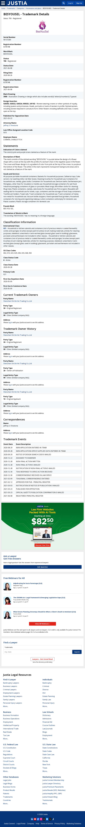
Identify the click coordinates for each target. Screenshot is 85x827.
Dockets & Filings (9, 768)
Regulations (7, 754)
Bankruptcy (47, 683)
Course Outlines (48, 725)
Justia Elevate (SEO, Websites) (53, 790)
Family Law (46, 699)
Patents (6, 793)
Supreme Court (9, 758)
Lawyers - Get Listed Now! (42, 659)
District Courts (8, 764)
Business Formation (11, 715)
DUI (44, 693)
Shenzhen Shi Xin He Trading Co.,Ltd (17, 301)
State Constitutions (50, 748)
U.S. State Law (49, 744)
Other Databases (11, 777)
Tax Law (6, 735)
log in (10, 322)
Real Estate (7, 732)
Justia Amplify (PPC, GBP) (52, 793)
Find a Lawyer (10, 642)
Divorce (45, 689)
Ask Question (42, 567)
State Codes (47, 751)
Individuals (47, 679)
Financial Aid (47, 722)
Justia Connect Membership (53, 780)
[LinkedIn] (32, 819)
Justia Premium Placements (53, 787)
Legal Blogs (7, 783)
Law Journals (47, 729)
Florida (45, 761)
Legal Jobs (7, 780)
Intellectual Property (11, 725)
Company (30, 823)
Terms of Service (47, 823)
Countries (7, 800)
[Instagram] (41, 819)
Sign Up (79, 3)
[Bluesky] (47, 819)
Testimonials (47, 800)
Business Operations (11, 718)
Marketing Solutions (51, 777)
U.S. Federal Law (10, 744)
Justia (3, 8)
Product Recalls (9, 790)
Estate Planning (48, 696)
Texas (44, 768)
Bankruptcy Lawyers (11, 683)
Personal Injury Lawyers (12, 703)
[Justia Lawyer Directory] (53, 819)
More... (5, 706)
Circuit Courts (8, 761)
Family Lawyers (9, 699)
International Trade (10, 729)
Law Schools (48, 712)
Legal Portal (20, 823)
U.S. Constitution (9, 748)
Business (7, 712)
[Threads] (44, 819)
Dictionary (46, 715)
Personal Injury (48, 703)
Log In (70, 3)
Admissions (46, 718)
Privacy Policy (60, 823)
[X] (50, 819)
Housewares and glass (33, 8)
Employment (8, 722)
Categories (20, 8)
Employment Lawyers (11, 693)
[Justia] (17, 3)
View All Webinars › (42, 624)
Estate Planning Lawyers (12, 696)
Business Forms (9, 787)
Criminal (45, 686)
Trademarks (11, 8)
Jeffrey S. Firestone (10, 125)
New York (46, 764)
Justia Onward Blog (49, 797)
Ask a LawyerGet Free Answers (12, 557)
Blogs (44, 732)
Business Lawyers (10, 686)
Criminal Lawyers (9, 689)
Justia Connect (9, 823)
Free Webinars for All (14, 578)
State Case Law (48, 754)
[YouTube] (35, 819)
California (46, 758)
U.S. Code (6, 751)
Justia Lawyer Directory (51, 783)
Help (37, 823)
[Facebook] (38, 819)
